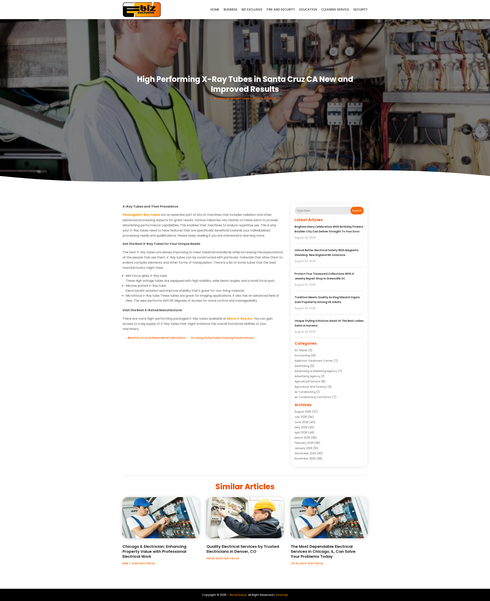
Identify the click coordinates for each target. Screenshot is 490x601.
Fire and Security (281, 9)
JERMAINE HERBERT (229, 98)
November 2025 (305, 458)
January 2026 (304, 448)
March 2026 (302, 438)
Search (357, 211)
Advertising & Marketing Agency (316, 371)
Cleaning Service (335, 9)
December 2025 (305, 453)
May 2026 (301, 427)
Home (214, 9)
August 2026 (303, 412)
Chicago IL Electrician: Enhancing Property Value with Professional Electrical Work (154, 551)
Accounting (302, 355)
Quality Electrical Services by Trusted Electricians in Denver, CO (243, 549)
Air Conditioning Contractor (313, 397)
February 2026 (304, 443)
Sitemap (282, 595)
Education (308, 9)
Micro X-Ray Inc (239, 318)
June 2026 (301, 422)
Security (360, 9)
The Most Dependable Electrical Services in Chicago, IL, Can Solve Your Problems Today (323, 551)
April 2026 (301, 432)
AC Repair (301, 350)
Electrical (268, 98)
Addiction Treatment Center (314, 361)
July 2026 (301, 417)
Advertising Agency (307, 376)
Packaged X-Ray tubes (141, 215)
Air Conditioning (305, 392)
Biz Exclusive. (238, 595)
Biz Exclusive (252, 9)
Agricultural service (307, 381)
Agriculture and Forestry (311, 387)
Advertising (302, 366)
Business (230, 9)
